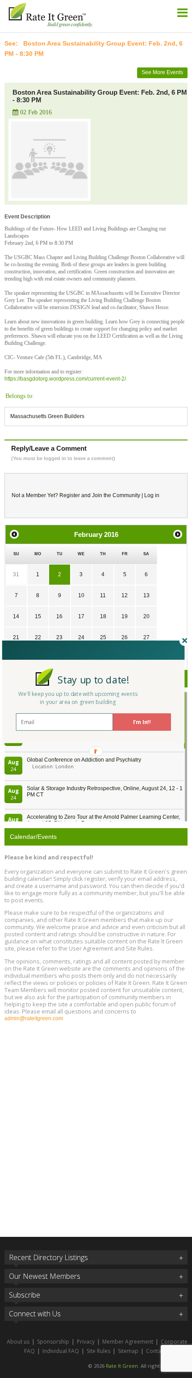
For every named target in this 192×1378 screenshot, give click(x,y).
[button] (93, 679)
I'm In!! (142, 721)
